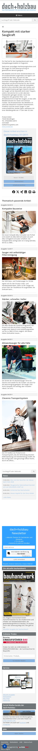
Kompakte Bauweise (12, 208)
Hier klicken (21, 554)
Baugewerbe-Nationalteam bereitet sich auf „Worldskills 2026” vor (19, 486)
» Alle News (7, 497)
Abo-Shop (6, 698)
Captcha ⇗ (26, 556)
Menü (20, 15)
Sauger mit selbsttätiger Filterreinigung (14, 253)
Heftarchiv (6, 700)
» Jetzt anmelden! (19, 559)
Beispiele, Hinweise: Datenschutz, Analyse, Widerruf (17, 564)
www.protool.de (7, 127)
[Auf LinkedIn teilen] (26, 193)
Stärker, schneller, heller (14, 299)
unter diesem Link (9, 721)
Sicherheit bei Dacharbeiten (16, 490)
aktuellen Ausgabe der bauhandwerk (15, 629)
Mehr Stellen (19, 733)
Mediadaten (7, 697)
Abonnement (19, 181)
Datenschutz (28, 742)
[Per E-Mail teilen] (30, 191)
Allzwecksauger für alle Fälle (16, 343)
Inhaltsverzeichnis (19, 185)
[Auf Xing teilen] (22, 193)
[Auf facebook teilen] (14, 193)
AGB (20, 742)
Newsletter (4, 742)
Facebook (23, 723)
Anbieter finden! (19, 661)
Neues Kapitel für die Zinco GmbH (18, 493)
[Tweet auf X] (18, 193)
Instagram (6, 724)
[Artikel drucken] (34, 191)
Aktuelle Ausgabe (9, 695)
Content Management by (9, 747)
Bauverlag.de (5, 749)
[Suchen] (35, 20)
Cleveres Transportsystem (15, 398)
